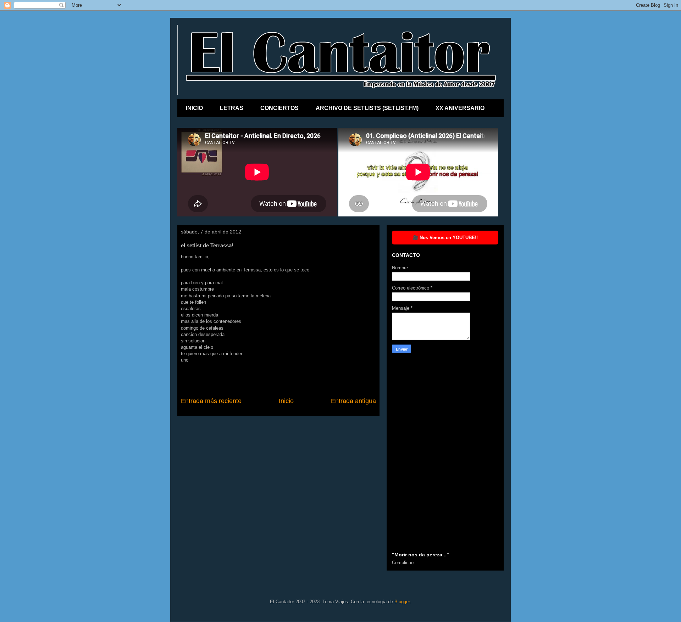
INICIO (194, 108)
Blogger (402, 601)
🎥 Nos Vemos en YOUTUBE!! (445, 237)
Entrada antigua (353, 400)
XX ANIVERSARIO (460, 108)
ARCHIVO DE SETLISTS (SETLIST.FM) (367, 108)
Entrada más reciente (211, 400)
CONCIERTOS (279, 108)
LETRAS (231, 108)
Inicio (286, 400)
